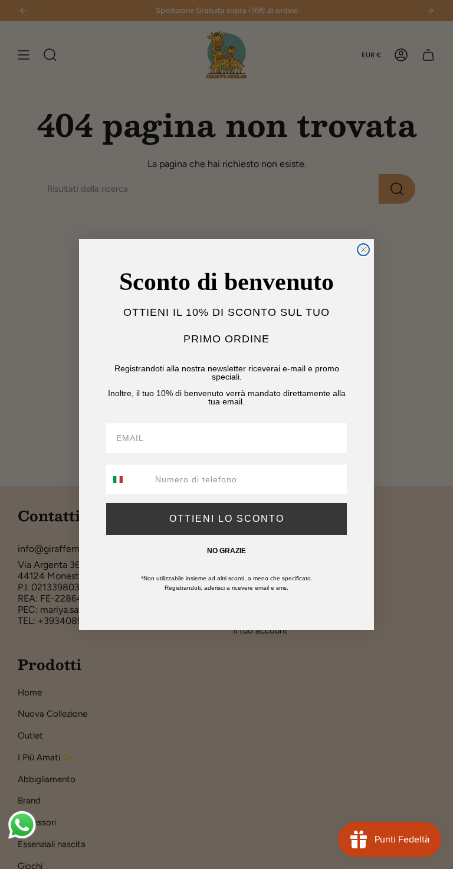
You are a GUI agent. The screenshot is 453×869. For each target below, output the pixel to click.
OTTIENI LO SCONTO (226, 519)
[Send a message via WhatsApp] (22, 825)
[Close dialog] (363, 250)
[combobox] (128, 479)
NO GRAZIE (226, 551)
